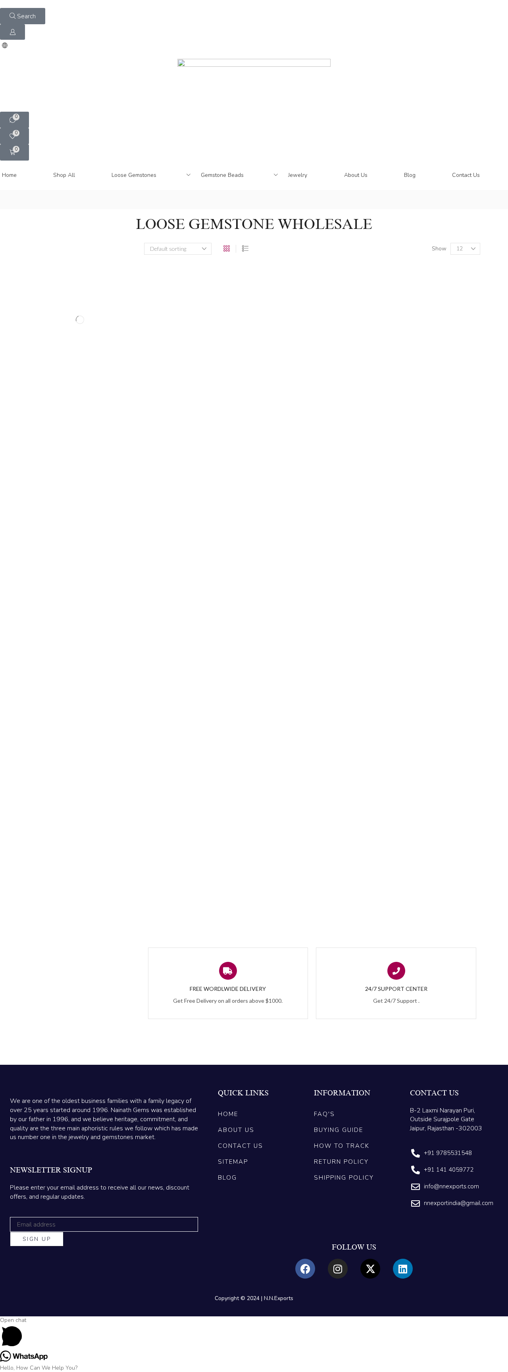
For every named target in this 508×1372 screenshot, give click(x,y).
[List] (245, 248)
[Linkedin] (403, 1269)
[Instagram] (338, 1269)
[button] (22, 16)
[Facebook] (305, 1269)
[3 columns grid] (226, 248)
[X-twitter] (370, 1269)
